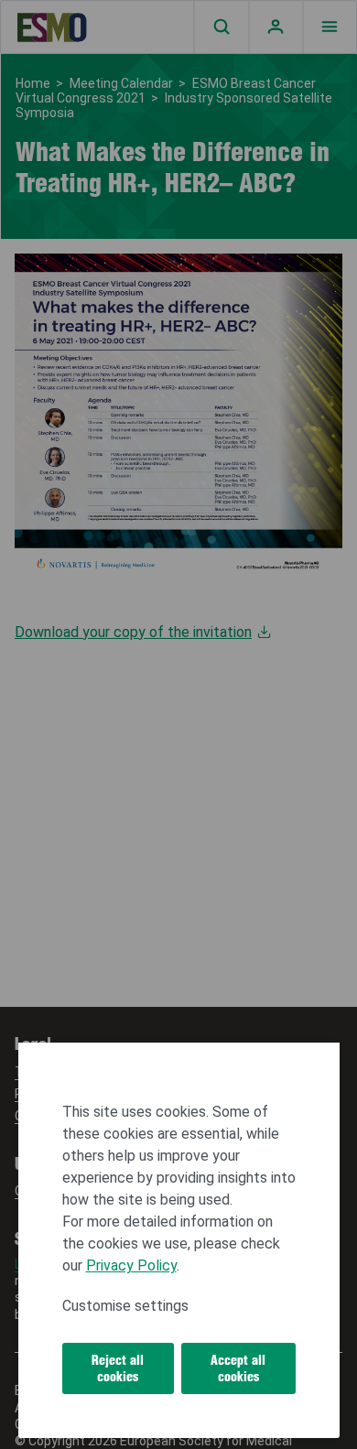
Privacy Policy (131, 1265)
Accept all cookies (238, 1368)
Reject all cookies (118, 1368)
